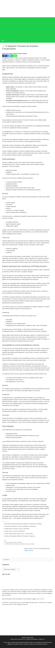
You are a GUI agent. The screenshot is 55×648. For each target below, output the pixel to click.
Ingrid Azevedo (29, 550)
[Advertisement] (27, 27)
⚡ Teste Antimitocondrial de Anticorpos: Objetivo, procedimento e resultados (22, 523)
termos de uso (22, 639)
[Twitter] (9, 56)
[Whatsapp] (14, 56)
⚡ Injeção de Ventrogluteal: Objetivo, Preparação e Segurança (19, 536)
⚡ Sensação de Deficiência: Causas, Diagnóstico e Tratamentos (19, 526)
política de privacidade (32, 639)
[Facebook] (4, 56)
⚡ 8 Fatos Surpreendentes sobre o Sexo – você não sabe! (18, 533)
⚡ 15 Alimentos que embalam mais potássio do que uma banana (19, 544)
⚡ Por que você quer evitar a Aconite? (13, 542)
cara (5, 540)
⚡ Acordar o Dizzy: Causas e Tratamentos (14, 531)
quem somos (40, 599)
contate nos (41, 639)
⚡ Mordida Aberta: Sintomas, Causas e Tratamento (16, 528)
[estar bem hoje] (27, 8)
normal (5, 269)
